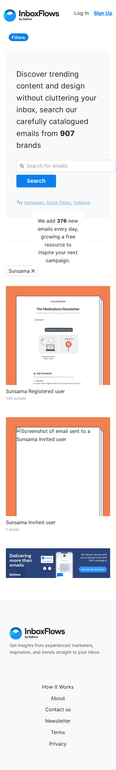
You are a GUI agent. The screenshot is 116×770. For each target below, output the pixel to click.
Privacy (58, 744)
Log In (81, 13)
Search (36, 181)
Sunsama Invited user (31, 522)
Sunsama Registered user (35, 391)
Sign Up (103, 13)
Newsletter (58, 721)
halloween (34, 202)
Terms (58, 732)
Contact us (58, 709)
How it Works (58, 687)
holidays (81, 202)
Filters (18, 37)
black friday (59, 202)
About (58, 698)
